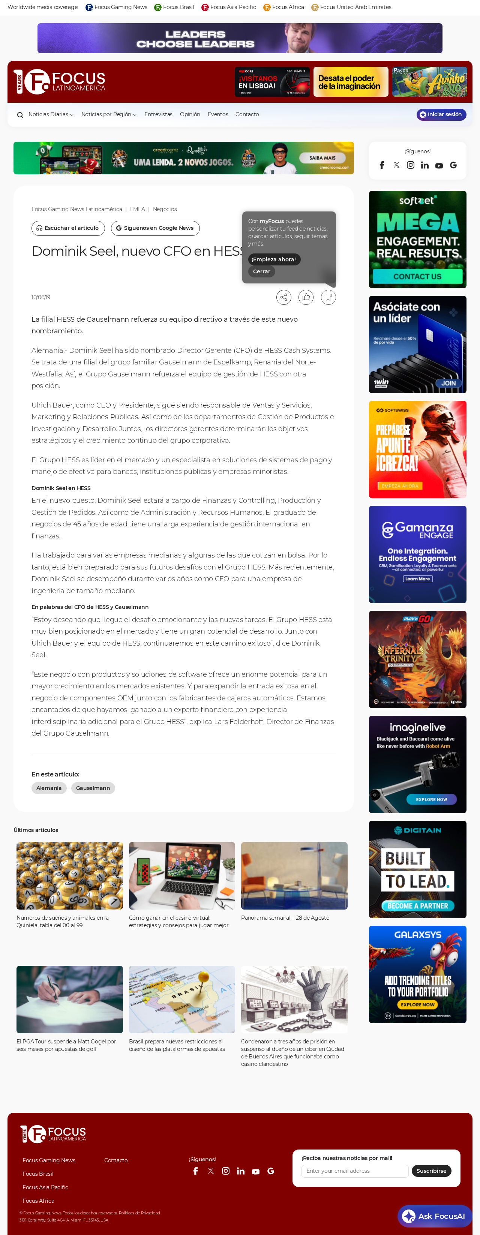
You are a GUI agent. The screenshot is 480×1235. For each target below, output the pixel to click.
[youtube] (439, 165)
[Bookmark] (328, 297)
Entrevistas (158, 114)
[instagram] (410, 165)
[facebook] (382, 165)
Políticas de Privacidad (139, 1213)
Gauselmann (93, 788)
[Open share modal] (283, 297)
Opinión (190, 114)
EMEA (137, 209)
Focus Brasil (38, 1174)
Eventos (218, 114)
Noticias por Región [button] (106, 114)
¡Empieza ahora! (274, 259)
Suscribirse (432, 1171)
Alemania (49, 788)
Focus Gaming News (48, 1160)
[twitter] (396, 165)
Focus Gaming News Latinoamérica (77, 209)
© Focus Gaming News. (41, 1213)
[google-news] (453, 165)
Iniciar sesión (445, 114)
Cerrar (261, 271)
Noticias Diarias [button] (48, 114)
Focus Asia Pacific (45, 1187)
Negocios (165, 209)
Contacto (247, 114)
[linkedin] (425, 165)
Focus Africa (38, 1201)
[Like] (306, 297)
